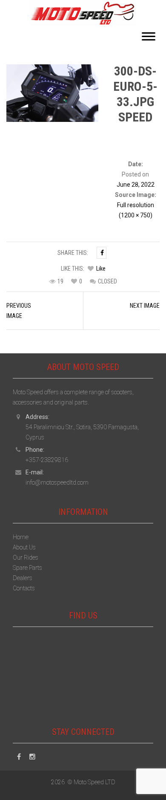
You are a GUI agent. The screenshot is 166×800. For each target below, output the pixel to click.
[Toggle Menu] (148, 38)
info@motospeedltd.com (57, 482)
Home (21, 537)
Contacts (24, 588)
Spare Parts (27, 567)
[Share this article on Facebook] (101, 253)
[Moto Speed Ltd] (83, 12)
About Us (24, 547)
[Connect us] (19, 757)
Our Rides (25, 557)
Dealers (22, 578)
